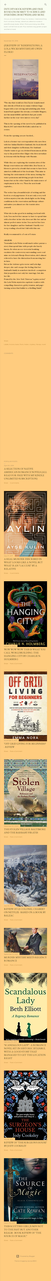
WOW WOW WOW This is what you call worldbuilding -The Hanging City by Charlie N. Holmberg (25, 654)
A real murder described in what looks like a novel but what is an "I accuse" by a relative (23, 563)
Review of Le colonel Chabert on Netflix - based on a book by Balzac (25, 912)
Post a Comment (16, 663)
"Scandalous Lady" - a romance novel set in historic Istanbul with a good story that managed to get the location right (25, 1051)
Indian (26, 344)
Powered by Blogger (27, 1256)
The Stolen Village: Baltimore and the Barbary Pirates (25, 831)
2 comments (14, 483)
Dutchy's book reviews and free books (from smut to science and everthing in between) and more (24, 12)
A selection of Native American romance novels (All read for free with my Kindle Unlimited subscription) (25, 473)
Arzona (11, 344)
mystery (32, 344)
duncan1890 (32, 1261)
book (17, 344)
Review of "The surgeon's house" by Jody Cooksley (25, 1144)
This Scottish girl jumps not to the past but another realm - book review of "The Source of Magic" (23, 1231)
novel (44, 344)
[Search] (45, 4)
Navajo (38, 344)
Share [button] (6, 341)
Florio (22, 344)
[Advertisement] (25, 436)
